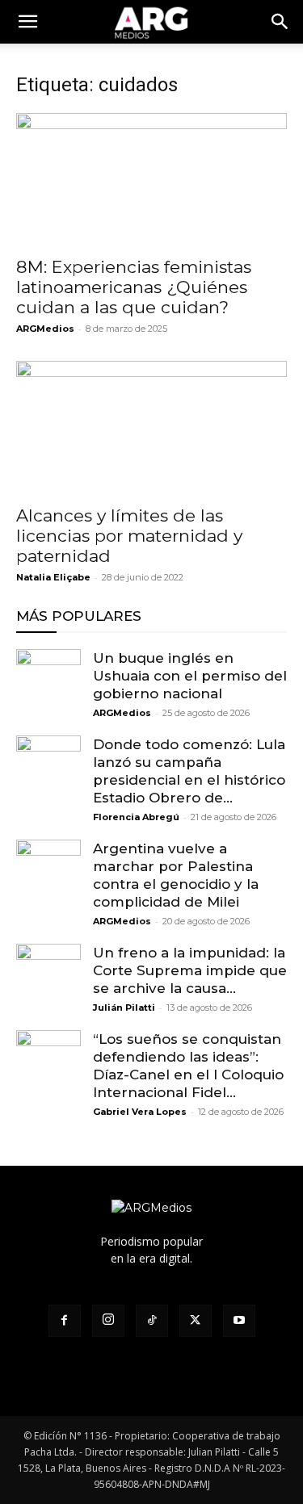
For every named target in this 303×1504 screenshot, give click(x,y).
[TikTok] (152, 1321)
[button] (280, 22)
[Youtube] (239, 1321)
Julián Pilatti (124, 1007)
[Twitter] (195, 1321)
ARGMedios (45, 328)
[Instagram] (108, 1321)
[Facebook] (64, 1321)
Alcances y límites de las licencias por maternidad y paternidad (129, 535)
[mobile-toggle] (27, 22)
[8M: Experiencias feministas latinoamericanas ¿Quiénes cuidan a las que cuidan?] (151, 179)
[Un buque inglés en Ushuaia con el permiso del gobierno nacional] (48, 681)
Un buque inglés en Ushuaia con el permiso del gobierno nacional (190, 676)
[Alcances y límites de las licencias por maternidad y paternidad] (151, 427)
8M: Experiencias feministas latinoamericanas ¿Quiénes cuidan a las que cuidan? (133, 287)
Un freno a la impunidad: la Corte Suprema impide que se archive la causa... (190, 970)
